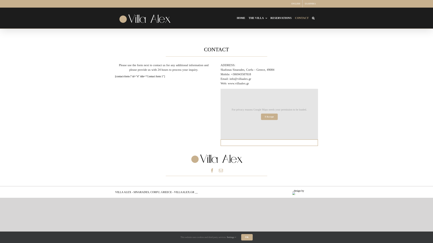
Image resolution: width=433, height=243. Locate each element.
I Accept (269, 116)
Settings (231, 237)
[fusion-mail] (220, 170)
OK (247, 237)
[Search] (313, 18)
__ (196, 192)
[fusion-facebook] (212, 170)
